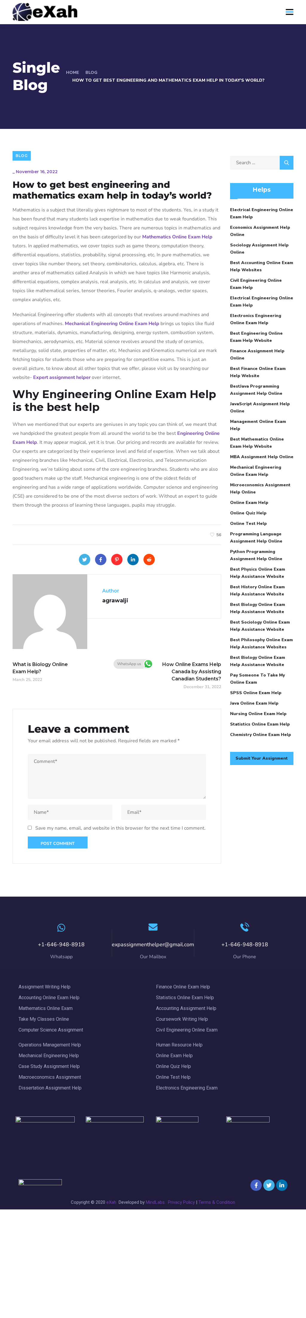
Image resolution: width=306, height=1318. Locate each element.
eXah (111, 1202)
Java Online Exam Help (254, 703)
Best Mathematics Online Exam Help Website (257, 442)
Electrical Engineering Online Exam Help (261, 213)
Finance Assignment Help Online (257, 354)
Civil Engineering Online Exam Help (256, 284)
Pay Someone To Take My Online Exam (257, 678)
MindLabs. (156, 1202)
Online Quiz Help (248, 513)
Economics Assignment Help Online (260, 231)
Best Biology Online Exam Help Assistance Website (257, 608)
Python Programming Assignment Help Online (256, 555)
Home (72, 72)
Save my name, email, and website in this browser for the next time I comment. (120, 828)
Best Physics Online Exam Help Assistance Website (257, 572)
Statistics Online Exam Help (260, 724)
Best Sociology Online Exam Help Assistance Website (260, 625)
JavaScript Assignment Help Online (260, 407)
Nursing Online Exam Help (258, 714)
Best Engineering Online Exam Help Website (256, 336)
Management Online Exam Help (258, 425)
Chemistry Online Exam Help (260, 735)
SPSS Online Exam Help (255, 693)
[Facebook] (100, 559)
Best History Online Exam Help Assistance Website (257, 590)
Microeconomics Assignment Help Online (260, 488)
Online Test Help (248, 523)
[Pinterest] (117, 559)
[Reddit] (149, 559)
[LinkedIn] (133, 559)
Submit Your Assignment (261, 758)
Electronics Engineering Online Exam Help (255, 319)
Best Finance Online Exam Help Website (258, 372)
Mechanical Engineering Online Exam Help (255, 470)
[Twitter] (84, 559)
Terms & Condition (216, 1202)
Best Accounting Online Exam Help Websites (261, 266)
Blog (91, 72)
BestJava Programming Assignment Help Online (256, 389)
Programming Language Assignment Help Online (256, 537)
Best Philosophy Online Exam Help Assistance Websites (261, 643)
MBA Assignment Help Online (261, 457)
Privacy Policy (181, 1202)
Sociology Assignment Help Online (259, 248)
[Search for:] (262, 162)
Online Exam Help (249, 502)
